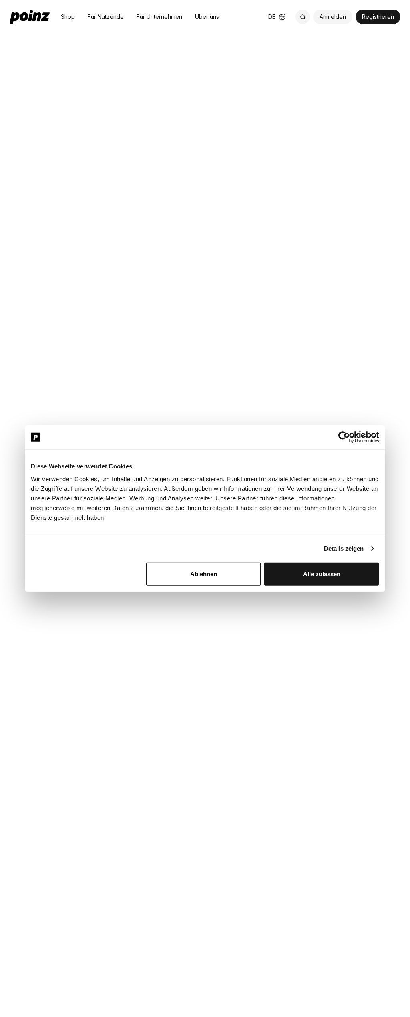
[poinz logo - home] (30, 17)
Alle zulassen (321, 573)
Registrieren (378, 16)
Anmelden (333, 16)
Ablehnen (203, 573)
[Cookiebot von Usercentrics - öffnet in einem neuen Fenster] (344, 437)
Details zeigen (344, 548)
